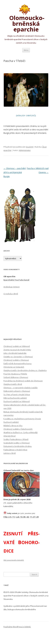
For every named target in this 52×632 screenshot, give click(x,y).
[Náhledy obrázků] (26, 115)
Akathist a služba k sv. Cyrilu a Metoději (20, 432)
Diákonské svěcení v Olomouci (16, 391)
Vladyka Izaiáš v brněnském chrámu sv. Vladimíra (25, 370)
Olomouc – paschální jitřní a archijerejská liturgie (14, 172)
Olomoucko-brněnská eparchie (26, 23)
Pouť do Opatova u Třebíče (15, 374)
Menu (26, 50)
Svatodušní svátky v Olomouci (16, 442)
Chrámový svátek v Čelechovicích (17, 429)
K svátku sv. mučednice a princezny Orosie (22, 418)
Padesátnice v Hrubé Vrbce (15, 449)
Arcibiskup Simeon (11, 286)
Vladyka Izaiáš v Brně (12, 384)
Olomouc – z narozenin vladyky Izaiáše (20, 387)
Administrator (25, 150)
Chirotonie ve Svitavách (13, 367)
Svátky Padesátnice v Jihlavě (15, 439)
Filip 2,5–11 (9, 516)
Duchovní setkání (11, 422)
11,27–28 (34, 516)
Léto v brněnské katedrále (14, 353)
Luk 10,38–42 (22, 516)
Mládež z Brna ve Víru (12, 425)
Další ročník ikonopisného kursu (17, 363)
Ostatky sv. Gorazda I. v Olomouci (18, 356)
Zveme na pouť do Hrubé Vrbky (17, 349)
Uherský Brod (9, 436)
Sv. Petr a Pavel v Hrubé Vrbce (16, 394)
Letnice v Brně (9, 453)
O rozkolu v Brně (10, 293)
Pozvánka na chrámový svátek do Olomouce (23, 380)
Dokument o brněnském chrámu (17, 446)
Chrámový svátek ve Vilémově (16, 346)
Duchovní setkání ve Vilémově (16, 401)
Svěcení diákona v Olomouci (15, 377)
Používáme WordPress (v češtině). (17, 627)
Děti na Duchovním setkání (15, 398)
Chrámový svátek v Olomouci (16, 360)
